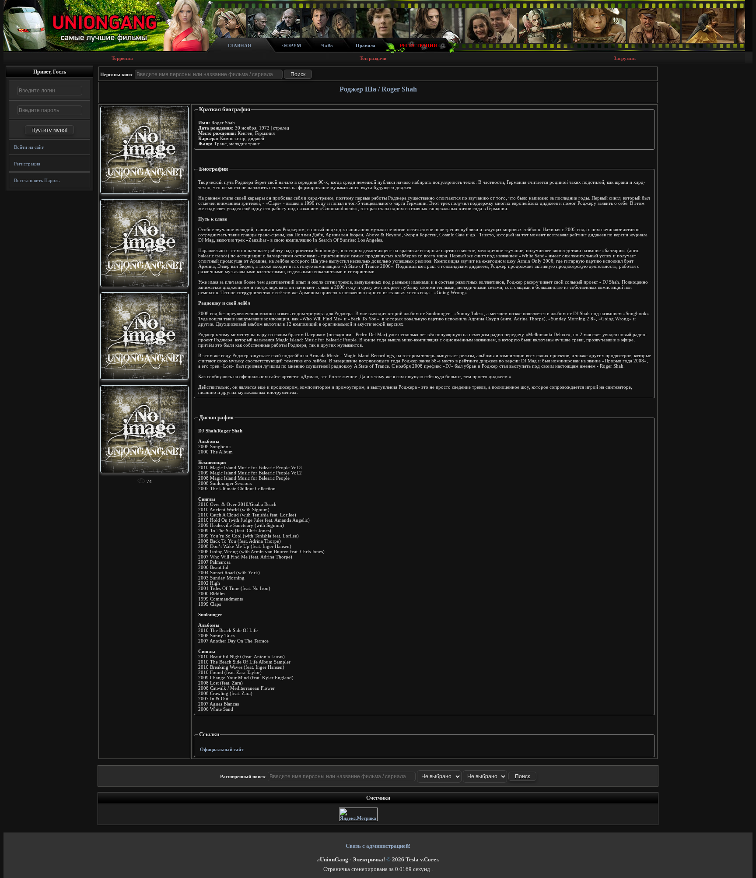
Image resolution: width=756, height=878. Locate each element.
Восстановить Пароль (37, 180)
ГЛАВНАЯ (239, 45)
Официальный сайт (221, 749)
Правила (365, 45)
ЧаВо (327, 45)
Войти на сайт (29, 147)
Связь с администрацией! (378, 846)
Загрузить (625, 58)
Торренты (122, 58)
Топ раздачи (373, 58)
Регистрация (27, 163)
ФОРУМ (291, 45)
